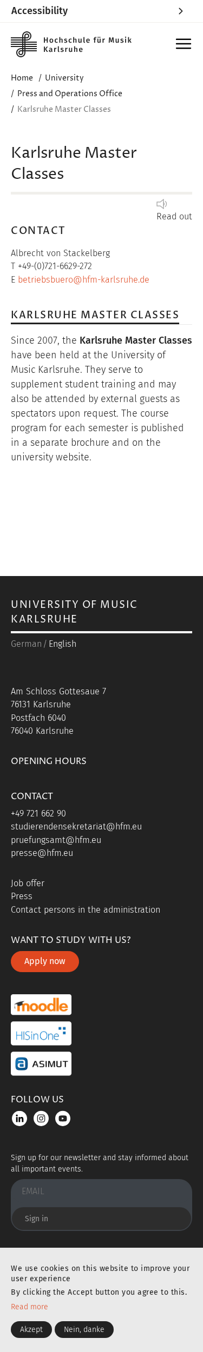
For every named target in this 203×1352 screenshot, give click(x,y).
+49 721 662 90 (38, 813)
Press (21, 896)
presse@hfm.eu (42, 853)
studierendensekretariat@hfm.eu (76, 826)
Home (22, 78)
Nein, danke (84, 1329)
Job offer (27, 883)
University (64, 78)
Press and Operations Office (69, 94)
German (26, 644)
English (62, 644)
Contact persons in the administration (85, 910)
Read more (29, 1306)
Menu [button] (183, 44)
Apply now (45, 961)
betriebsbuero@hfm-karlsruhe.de (83, 280)
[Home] (73, 44)
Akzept (31, 1329)
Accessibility (39, 11)
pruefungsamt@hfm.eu (56, 840)
